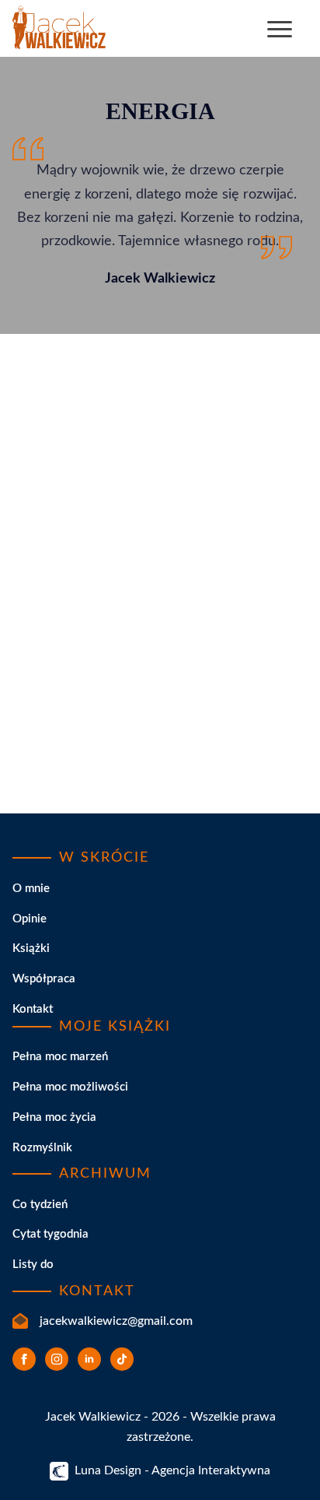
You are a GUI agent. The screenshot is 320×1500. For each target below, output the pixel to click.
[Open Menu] (279, 28)
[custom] (122, 1359)
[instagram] (56, 1359)
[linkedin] (89, 1359)
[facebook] (24, 1359)
